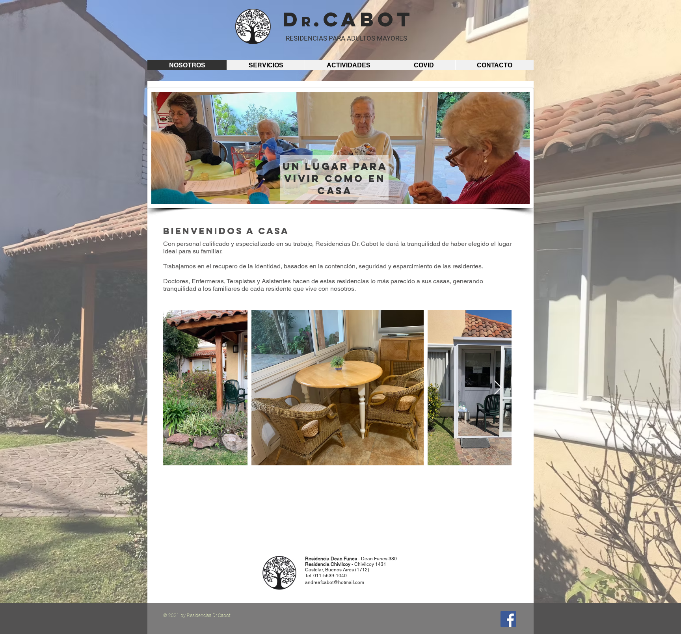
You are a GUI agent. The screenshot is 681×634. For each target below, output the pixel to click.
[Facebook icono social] (508, 619)
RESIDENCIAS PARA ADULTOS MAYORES (346, 38)
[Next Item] (497, 388)
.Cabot (363, 19)
